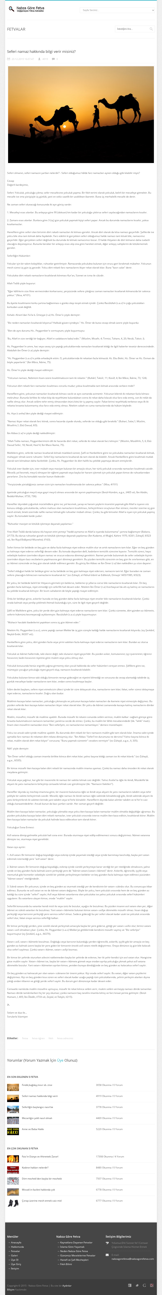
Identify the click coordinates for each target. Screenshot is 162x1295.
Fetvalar (15, 1251)
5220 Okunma (103, 1129)
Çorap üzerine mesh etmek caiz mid (41, 1200)
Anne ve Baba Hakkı (33, 1129)
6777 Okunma (104, 1200)
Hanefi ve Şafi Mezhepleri (74, 1259)
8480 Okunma (104, 1167)
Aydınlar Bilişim (152, 1286)
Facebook (130, 1286)
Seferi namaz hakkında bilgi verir (40, 1096)
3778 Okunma (103, 1107)
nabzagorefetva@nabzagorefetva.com (133, 1259)
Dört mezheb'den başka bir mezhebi (42, 1178)
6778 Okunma (104, 1189)
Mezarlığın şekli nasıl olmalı (37, 1118)
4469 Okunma (103, 1118)
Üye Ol (14, 1259)
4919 (45, 59)
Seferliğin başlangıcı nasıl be (37, 1107)
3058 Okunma (103, 1085)
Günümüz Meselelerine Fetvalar (77, 1255)
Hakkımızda (17, 1246)
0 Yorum (118, 1085)
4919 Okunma (103, 1096)
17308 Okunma (104, 1156)
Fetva (25, 1038)
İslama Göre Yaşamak (72, 1246)
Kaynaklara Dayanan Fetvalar (76, 1242)
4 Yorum (119, 1156)
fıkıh (51, 1038)
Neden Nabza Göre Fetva (74, 1251)
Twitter (138, 1286)
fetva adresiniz (65, 1038)
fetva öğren (38, 1038)
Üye (60, 1060)
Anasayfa (16, 1242)
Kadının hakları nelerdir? (35, 1167)
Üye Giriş (16, 1264)
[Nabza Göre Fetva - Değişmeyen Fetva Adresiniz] (31, 9)
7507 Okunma (104, 1178)
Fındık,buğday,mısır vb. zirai (37, 1085)
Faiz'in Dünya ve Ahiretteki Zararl (40, 1156)
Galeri (14, 1255)
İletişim (15, 1268)
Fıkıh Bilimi (66, 1264)
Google (145, 1286)
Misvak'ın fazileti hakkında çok (38, 1189)
